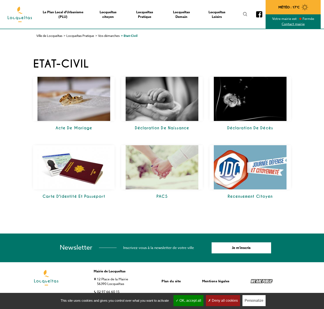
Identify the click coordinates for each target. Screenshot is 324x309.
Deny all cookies (224, 300)
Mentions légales (215, 281)
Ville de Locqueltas (49, 36)
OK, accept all (190, 300)
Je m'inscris (241, 248)
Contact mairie (293, 24)
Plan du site (171, 281)
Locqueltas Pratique (80, 36)
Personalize (254, 300)
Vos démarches (109, 36)
